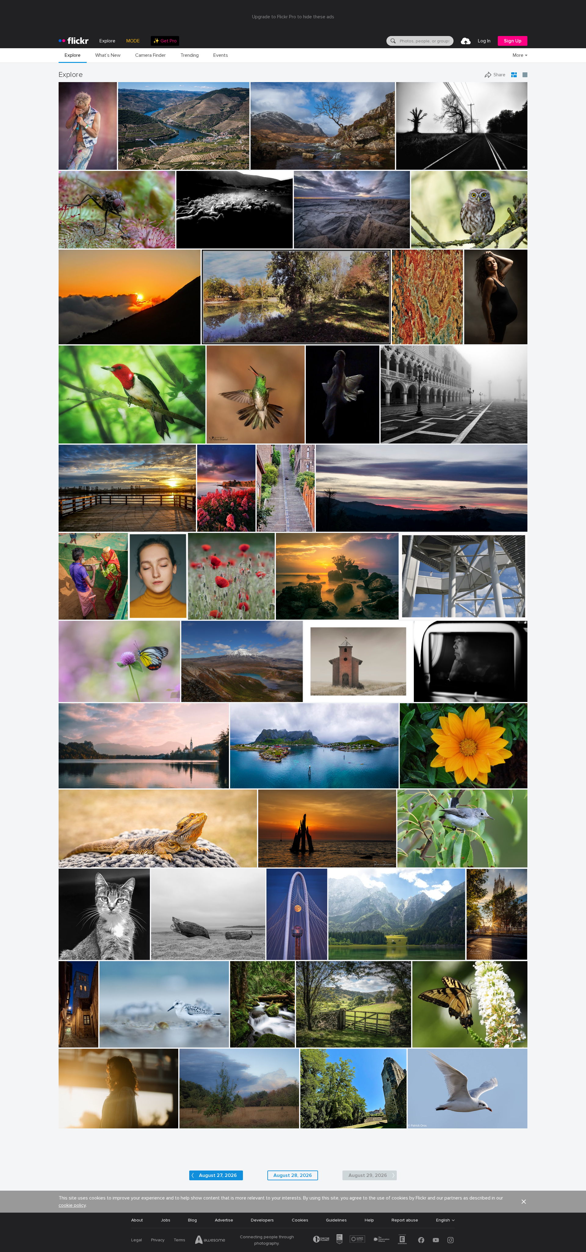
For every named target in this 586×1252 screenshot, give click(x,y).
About (137, 1220)
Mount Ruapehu (199, 692)
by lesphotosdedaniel (317, 1124)
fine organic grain (411, 334)
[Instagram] (450, 1240)
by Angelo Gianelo (167, 955)
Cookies (300, 1220)
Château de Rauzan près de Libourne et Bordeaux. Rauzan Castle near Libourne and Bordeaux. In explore (337, 1118)
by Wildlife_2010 (426, 244)
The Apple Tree (197, 1118)
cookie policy (72, 1205)
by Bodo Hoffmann (74, 244)
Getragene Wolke (419, 610)
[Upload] (466, 41)
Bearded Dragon (77, 857)
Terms (179, 1240)
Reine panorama (249, 778)
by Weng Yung (194, 698)
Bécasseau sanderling (123, 1037)
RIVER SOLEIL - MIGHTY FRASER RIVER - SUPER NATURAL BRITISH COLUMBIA (110, 522)
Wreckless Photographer (320, 238)
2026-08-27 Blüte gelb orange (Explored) (442, 778)
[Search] (392, 41)
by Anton (421, 1043)
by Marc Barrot (131, 165)
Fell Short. (409, 160)
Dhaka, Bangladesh (77, 610)
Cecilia (473, 334)
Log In (484, 41)
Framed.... (307, 1037)
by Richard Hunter (320, 698)
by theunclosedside (344, 955)
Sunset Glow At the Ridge (344, 522)
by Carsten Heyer (395, 439)
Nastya (139, 610)
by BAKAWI (410, 784)
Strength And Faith (80, 778)
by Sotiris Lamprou (192, 244)
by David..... (69, 863)
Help (369, 1220)
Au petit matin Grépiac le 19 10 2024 (240, 334)
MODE (133, 41)
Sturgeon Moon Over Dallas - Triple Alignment (280, 949)
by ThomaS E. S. (269, 527)
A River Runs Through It (144, 160)
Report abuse (405, 1220)
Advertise (224, 1220)
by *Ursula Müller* (195, 1124)
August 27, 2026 (218, 1175)
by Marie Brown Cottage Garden (84, 439)
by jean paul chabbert (220, 340)
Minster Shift (480, 950)
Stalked (313, 692)
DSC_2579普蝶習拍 (80, 692)
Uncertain (209, 522)
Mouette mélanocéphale (434, 1118)
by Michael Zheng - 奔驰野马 (280, 955)
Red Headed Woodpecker (86, 433)
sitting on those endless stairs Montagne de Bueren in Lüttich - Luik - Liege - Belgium (269, 522)
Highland (261, 160)
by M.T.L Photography (248, 784)
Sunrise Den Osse (278, 857)
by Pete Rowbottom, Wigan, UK (275, 165)
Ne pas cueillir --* (206, 610)
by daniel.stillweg (414, 615)
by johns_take (318, 439)
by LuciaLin (69, 698)
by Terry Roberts (309, 1043)
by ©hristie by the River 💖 (80, 527)
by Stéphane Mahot (71, 165)
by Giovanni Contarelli (479, 340)
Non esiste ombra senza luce (359, 950)
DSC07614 (319, 433)
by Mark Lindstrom (480, 955)
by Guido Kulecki (406, 340)
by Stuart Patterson (209, 527)
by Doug (67, 784)
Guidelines (336, 1220)
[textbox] (426, 41)
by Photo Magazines (292, 615)
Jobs (165, 1220)
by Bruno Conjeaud (223, 439)
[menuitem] (165, 41)
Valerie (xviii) (73, 1118)
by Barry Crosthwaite (76, 615)
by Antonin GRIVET (116, 1043)
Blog (192, 1220)
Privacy (158, 1240)
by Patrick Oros (421, 1124)
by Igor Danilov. (410, 165)
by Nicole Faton (201, 615)
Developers (262, 1220)
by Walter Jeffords (73, 955)
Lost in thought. (432, 692)
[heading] (74, 41)
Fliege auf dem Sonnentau (87, 238)
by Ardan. (325, 527)
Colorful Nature (430, 1037)
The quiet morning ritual (406, 433)
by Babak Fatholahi (142, 615)
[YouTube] (436, 1240)
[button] (92, 164)
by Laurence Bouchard (433, 698)
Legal (136, 1240)
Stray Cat (70, 950)
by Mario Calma (307, 244)
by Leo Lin (68, 340)
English (443, 1220)
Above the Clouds (78, 334)
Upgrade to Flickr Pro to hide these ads (293, 17)
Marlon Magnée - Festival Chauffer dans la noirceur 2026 (71, 160)
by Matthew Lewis (245, 1043)
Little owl (423, 238)
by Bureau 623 (72, 1124)
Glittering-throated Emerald (236, 433)
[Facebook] (421, 1240)
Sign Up (512, 41)
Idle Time (241, 1037)
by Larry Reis (409, 863)
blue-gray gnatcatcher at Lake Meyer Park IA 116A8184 (445, 857)
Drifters (161, 950)
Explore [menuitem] (107, 41)
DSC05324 (190, 238)
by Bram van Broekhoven (279, 863)
